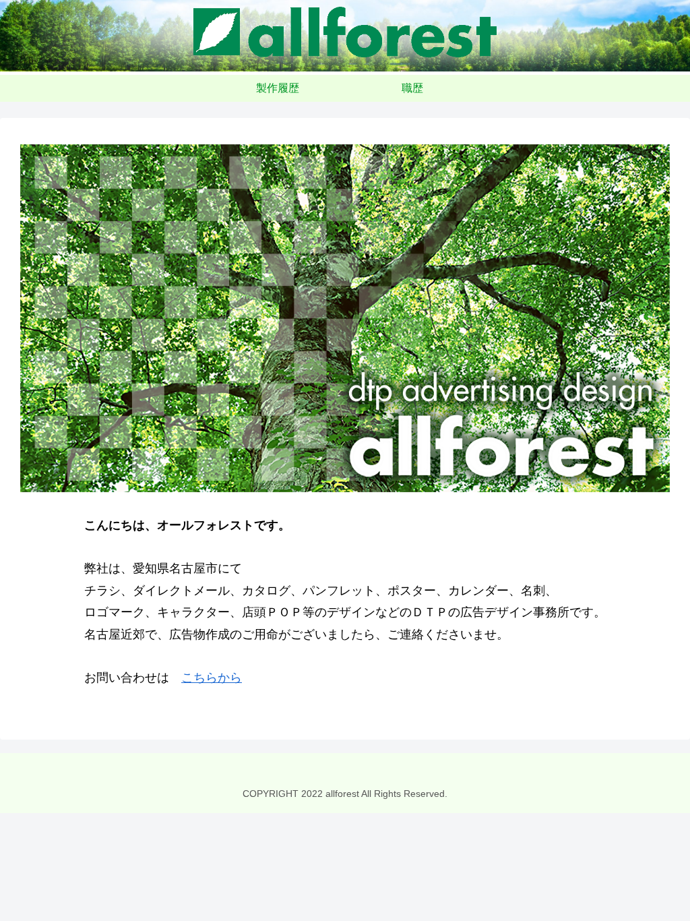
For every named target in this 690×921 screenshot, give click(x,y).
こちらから (211, 677)
